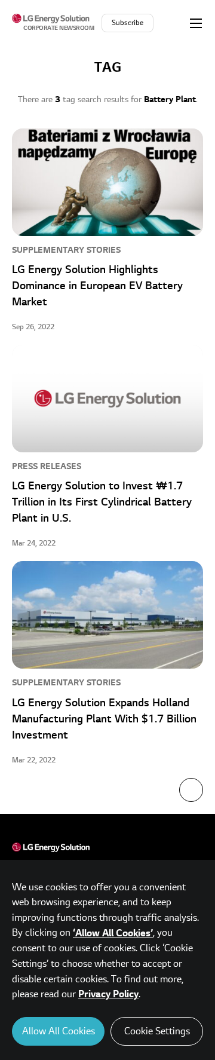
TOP (191, 790)
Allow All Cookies (58, 1031)
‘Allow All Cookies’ (113, 933)
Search (172, 23)
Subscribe (127, 23)
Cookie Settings (157, 1031)
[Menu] (196, 23)
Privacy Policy (108, 994)
